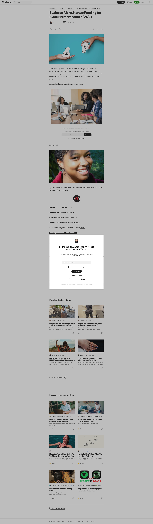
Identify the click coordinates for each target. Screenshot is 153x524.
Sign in (83, 279)
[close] (101, 237)
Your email (64, 259)
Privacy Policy (90, 282)
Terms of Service (83, 282)
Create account (76, 271)
